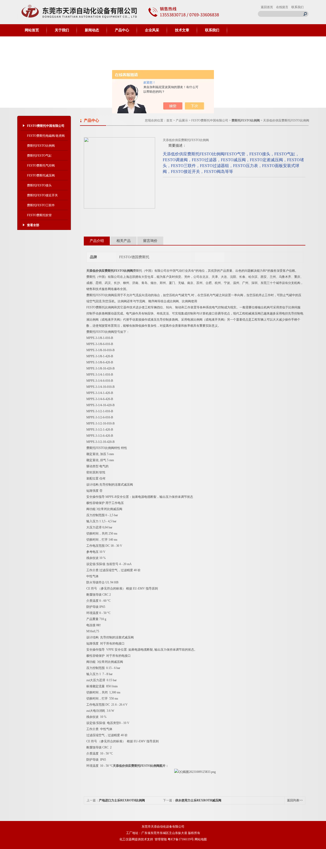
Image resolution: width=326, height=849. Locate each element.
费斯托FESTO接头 (39, 185)
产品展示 (182, 120)
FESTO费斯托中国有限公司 (209, 120)
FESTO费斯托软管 (39, 215)
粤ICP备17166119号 (181, 839)
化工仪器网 (127, 839)
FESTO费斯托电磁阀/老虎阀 (46, 136)
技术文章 (182, 30)
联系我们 (297, 7)
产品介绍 (97, 241)
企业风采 (152, 30)
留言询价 (150, 241)
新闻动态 (92, 30)
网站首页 (32, 30)
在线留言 (282, 7)
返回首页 (267, 7)
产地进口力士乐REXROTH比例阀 (122, 800)
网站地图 (201, 839)
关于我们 (62, 30)
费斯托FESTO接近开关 (42, 195)
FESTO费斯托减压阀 (41, 175)
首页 (169, 120)
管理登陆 (161, 839)
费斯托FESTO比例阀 (41, 145)
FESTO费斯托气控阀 (41, 165)
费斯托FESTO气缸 (39, 155)
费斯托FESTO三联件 (41, 205)
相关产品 (123, 241)
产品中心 (122, 30)
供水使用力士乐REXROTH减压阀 (198, 800)
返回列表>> (295, 800)
